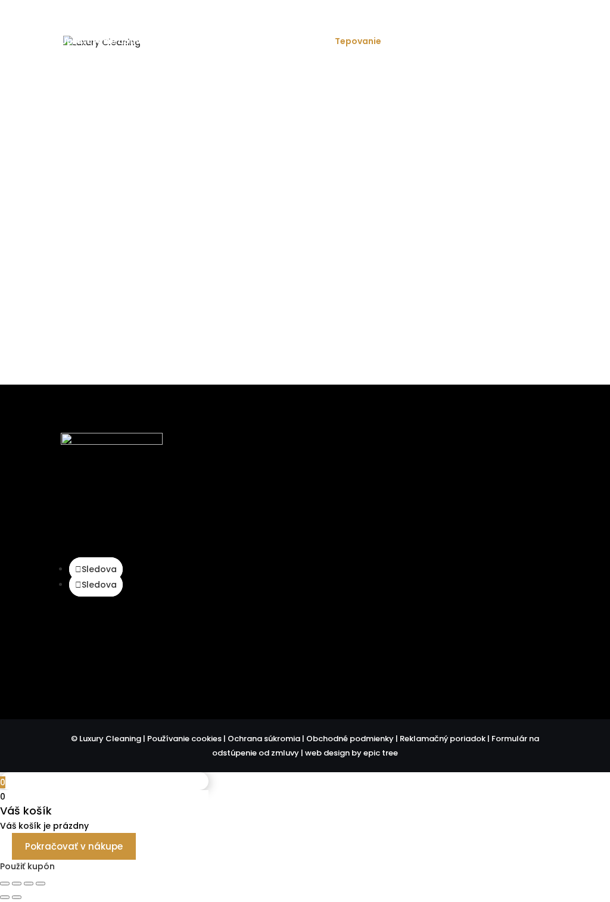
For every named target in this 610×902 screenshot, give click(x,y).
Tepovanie (358, 42)
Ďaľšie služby (89, 69)
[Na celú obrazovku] (16, 883)
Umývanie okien (285, 42)
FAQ (344, 22)
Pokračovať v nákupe (74, 846)
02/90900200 (479, 509)
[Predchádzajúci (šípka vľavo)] (5, 897)
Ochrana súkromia (264, 738)
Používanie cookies (184, 738)
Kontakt (533, 22)
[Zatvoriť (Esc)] (40, 883)
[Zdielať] (28, 883)
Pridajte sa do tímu (471, 22)
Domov (244, 22)
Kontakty (496, 658)
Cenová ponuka (393, 22)
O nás (315, 22)
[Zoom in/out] (5, 883)
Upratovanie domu (102, 42)
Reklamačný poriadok (442, 738)
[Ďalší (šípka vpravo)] (16, 897)
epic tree (380, 753)
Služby (280, 22)
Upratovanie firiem (437, 42)
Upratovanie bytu (197, 42)
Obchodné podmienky (350, 738)
